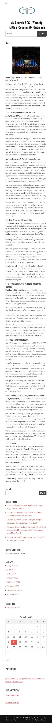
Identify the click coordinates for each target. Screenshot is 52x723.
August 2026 (13, 565)
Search (8, 489)
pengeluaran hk (12, 703)
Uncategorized (13, 607)
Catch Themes (41, 720)
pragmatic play (11, 678)
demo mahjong (12, 695)
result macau (17, 682)
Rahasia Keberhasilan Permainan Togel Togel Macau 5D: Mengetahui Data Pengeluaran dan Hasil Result (26, 530)
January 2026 (13, 586)
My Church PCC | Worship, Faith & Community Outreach (27, 25)
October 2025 (13, 594)
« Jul (7, 660)
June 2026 (11, 574)
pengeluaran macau (27, 678)
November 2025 (14, 590)
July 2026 (11, 570)
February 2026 (13, 582)
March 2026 (12, 578)
